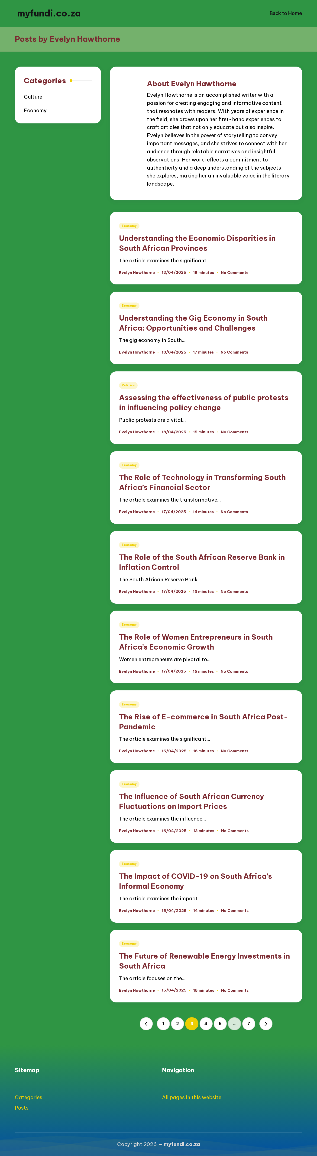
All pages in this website (191, 1097)
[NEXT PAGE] (265, 1023)
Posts (22, 1107)
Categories (28, 1097)
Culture (33, 96)
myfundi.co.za (49, 13)
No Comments (234, 272)
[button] (146, 1023)
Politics (128, 385)
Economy (129, 226)
